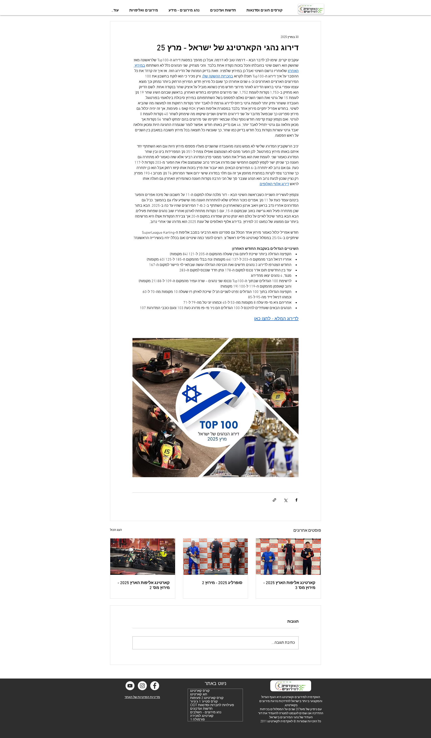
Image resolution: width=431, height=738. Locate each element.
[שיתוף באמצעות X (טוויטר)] (285, 500)
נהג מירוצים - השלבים (205, 712)
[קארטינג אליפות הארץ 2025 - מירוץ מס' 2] (142, 556)
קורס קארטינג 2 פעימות (207, 698)
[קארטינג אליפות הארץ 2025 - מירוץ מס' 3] (288, 556)
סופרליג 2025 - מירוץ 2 (222, 583)
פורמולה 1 (197, 719)
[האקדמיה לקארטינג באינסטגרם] (142, 685)
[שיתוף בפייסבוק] (296, 500)
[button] (264, 10)
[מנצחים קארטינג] (215, 556)
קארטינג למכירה (201, 716)
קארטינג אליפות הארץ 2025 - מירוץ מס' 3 (289, 585)
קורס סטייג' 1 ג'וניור (204, 701)
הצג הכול (116, 530)
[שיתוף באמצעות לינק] (274, 500)
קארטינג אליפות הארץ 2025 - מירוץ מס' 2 (144, 585)
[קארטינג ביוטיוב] (129, 685)
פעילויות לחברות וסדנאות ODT (212, 705)
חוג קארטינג (198, 694)
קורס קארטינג (200, 690)
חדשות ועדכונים (201, 708)
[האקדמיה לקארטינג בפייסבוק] (154, 685)
